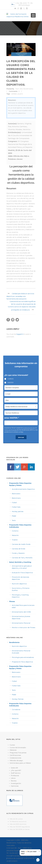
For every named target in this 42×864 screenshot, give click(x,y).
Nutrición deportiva (19, 584)
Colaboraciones (15, 758)
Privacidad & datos (19, 856)
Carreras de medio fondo (21, 544)
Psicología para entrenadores (23, 657)
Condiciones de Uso (28, 428)
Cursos (12, 745)
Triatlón (15, 540)
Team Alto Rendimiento (24, 89)
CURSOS (10, 379)
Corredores (16, 710)
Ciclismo (15, 531)
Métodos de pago (16, 760)
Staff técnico (15, 773)
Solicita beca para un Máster (20, 763)
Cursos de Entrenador (18, 748)
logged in (20, 334)
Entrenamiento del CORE (21, 612)
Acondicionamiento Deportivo (23, 489)
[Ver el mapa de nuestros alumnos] (14, 800)
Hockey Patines (17, 699)
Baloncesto (16, 494)
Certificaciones (15, 755)
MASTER (10, 382)
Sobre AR (14, 768)
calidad (13, 94)
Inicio (8, 856)
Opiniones (15, 786)
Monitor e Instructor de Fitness (23, 627)
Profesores (15, 776)
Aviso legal (31, 856)
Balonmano (16, 498)
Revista (13, 781)
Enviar (21, 437)
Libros (13, 778)
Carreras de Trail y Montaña (22, 558)
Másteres (13, 750)
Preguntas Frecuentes (18, 753)
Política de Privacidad (10, 430)
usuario (20, 94)
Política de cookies (14, 858)
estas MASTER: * (11, 418)
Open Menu (33, 15)
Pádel (14, 516)
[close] (39, 851)
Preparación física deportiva (22, 662)
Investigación (16, 783)
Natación (15, 535)
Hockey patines (17, 511)
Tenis (14, 520)
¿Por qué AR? (16, 770)
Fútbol (14, 503)
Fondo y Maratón (18, 553)
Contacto (13, 861)
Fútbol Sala (16, 507)
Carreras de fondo (18, 549)
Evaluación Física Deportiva (22, 573)
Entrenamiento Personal (21, 623)
